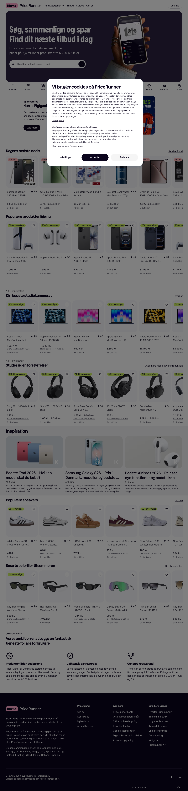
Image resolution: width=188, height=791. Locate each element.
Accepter (95, 157)
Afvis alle (124, 157)
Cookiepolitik (58, 120)
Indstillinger (66, 157)
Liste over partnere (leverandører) (67, 146)
